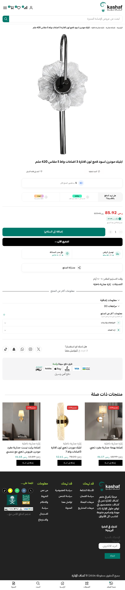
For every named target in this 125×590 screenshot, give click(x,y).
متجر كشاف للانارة (108, 499)
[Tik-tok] (5, 349)
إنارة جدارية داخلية (97, 28)
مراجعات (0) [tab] (110, 306)
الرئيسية (119, 28)
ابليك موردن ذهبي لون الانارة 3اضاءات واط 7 (99, 450)
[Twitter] (38, 349)
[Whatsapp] (22, 349)
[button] (25, 7)
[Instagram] (30, 349)
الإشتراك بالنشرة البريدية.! (112, 539)
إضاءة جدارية (110, 28)
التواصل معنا (71, 351)
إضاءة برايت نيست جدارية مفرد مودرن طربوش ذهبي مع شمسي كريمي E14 (56, 450)
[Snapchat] (14, 349)
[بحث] (6, 19)
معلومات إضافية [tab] (108, 300)
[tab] (62, 300)
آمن (63, 374)
